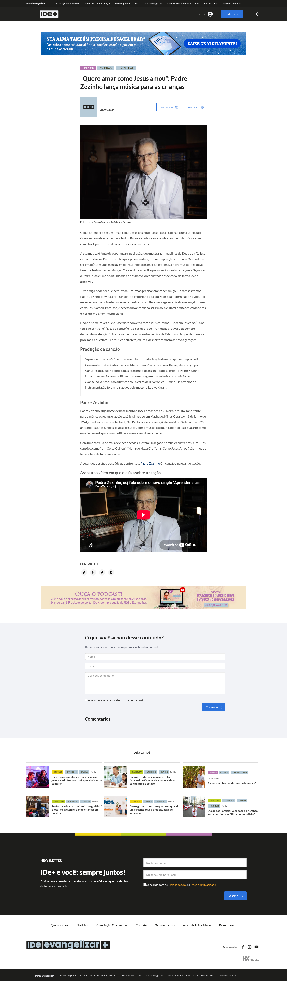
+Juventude (161, 801)
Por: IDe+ (94, 772)
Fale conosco (227, 925)
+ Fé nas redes (125, 67)
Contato (141, 925)
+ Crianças (106, 67)
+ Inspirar (88, 67)
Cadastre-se (232, 14)
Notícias (82, 925)
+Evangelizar (136, 772)
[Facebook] (111, 572)
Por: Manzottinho (213, 778)
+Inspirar (213, 773)
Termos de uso (165, 925)
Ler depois (166, 107)
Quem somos (59, 925)
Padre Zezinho (150, 463)
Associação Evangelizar (111, 925)
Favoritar (193, 107)
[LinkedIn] (93, 572)
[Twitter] (102, 572)
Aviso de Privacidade (203, 884)
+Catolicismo (71, 772)
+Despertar (57, 772)
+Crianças (84, 772)
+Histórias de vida (239, 773)
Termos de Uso (177, 884)
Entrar (201, 14)
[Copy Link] (84, 572)
